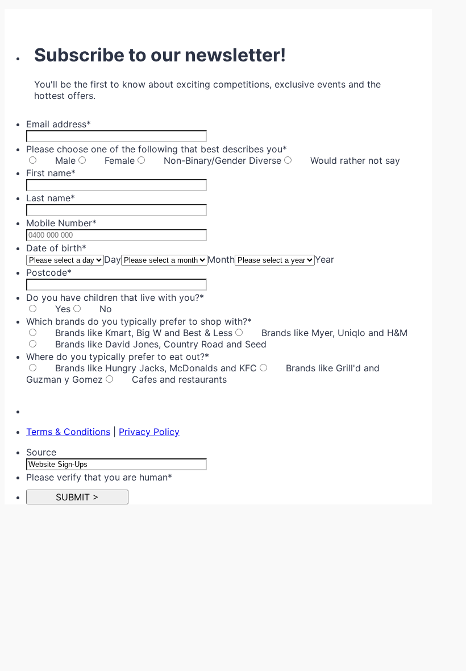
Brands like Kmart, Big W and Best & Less (143, 332)
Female (120, 160)
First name (51, 173)
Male (65, 160)
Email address (58, 124)
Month (221, 259)
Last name (50, 198)
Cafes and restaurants (179, 379)
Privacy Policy (149, 431)
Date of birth (56, 248)
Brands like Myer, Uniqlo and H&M (334, 332)
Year (324, 259)
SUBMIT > (77, 497)
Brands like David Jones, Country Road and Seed (161, 344)
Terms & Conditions (68, 431)
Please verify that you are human (99, 477)
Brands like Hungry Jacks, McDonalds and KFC (156, 368)
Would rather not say (355, 160)
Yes (62, 308)
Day (112, 259)
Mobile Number (61, 223)
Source (41, 452)
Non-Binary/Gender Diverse (222, 160)
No (105, 308)
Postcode (49, 272)
